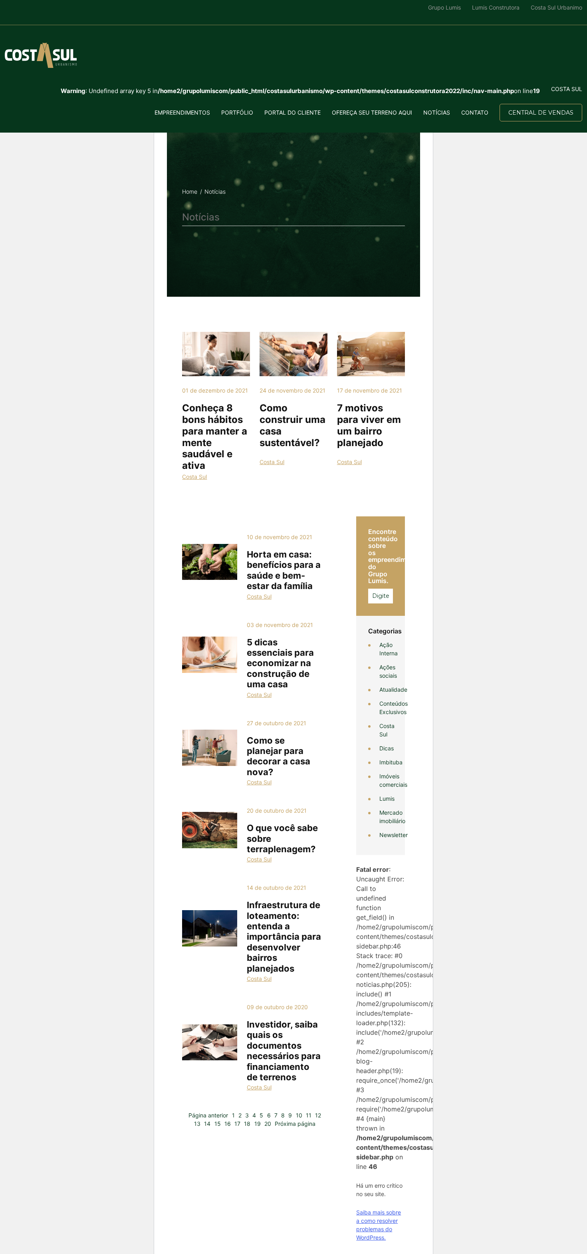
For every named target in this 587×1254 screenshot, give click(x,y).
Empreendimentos (182, 112)
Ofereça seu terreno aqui (372, 112)
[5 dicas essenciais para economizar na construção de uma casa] (209, 655)
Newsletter (393, 834)
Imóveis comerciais (393, 780)
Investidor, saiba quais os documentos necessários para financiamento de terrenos (284, 1050)
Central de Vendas (540, 112)
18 (247, 1123)
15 (217, 1123)
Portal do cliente (292, 112)
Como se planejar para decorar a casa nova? (278, 756)
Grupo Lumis (444, 7)
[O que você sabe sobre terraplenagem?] (209, 830)
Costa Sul (194, 476)
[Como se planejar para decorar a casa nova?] (209, 748)
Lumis (387, 798)
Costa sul (566, 88)
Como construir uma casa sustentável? (292, 425)
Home (189, 191)
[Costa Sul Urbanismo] (41, 55)
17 (237, 1123)
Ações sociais (388, 671)
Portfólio (237, 112)
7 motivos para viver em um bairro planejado (369, 425)
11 (308, 1115)
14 (207, 1123)
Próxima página (295, 1123)
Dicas (386, 748)
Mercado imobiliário (392, 816)
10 (299, 1115)
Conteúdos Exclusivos (393, 707)
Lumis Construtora (496, 7)
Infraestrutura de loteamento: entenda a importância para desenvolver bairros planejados (284, 936)
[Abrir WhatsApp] (20, 1234)
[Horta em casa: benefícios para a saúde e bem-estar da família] (209, 562)
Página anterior (208, 1115)
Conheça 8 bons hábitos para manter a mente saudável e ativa (214, 436)
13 (197, 1123)
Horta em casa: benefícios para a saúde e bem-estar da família (284, 570)
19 (257, 1123)
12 (318, 1115)
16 (227, 1123)
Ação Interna (388, 649)
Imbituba (391, 762)
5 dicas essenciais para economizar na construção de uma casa (280, 663)
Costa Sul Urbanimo (556, 7)
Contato (474, 112)
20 (267, 1123)
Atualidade (393, 689)
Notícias (436, 112)
